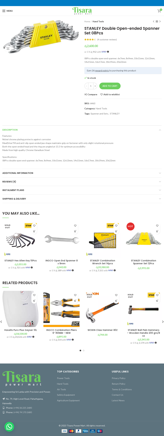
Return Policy (118, 383)
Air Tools (61, 389)
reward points (102, 70)
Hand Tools (98, 21)
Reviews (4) (9, 181)
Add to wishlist (111, 94)
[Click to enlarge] (8, 48)
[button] (75, 231)
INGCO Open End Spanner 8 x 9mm (61, 262)
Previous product (153, 21)
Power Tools (63, 378)
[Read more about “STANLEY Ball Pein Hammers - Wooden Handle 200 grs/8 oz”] (157, 301)
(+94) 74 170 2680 (23, 412)
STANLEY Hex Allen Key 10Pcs (20, 260)
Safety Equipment (66, 394)
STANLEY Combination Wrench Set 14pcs (102, 262)
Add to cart (109, 86)
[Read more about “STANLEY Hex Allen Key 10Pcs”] (34, 231)
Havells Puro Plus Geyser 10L (20, 330)
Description (10, 129)
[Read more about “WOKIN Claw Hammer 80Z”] (116, 301)
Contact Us (117, 394)
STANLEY (115, 113)
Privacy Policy (118, 378)
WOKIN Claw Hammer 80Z (103, 330)
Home (87, 21)
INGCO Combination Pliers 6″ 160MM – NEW (61, 331)
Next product (160, 21)
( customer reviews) (107, 39)
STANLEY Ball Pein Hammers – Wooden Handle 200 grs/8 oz (143, 333)
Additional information (17, 173)
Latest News (118, 400)
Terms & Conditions (122, 389)
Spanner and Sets (99, 113)
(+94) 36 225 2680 (23, 407)
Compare (92, 94)
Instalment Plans (13, 190)
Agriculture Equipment (68, 400)
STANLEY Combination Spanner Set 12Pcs (143, 262)
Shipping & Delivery (14, 198)
